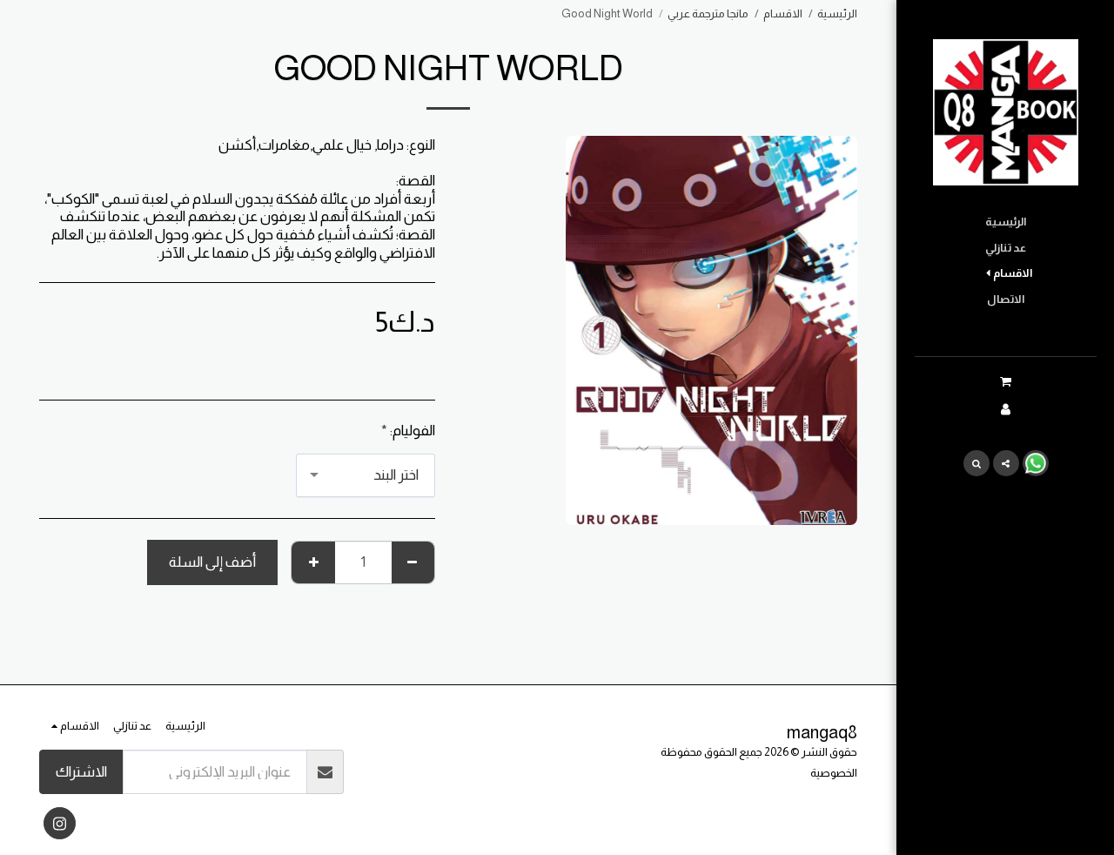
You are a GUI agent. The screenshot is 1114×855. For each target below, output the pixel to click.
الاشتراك (81, 771)
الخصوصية (833, 772)
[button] (1005, 382)
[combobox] (365, 475)
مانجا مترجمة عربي (708, 13)
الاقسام (782, 13)
